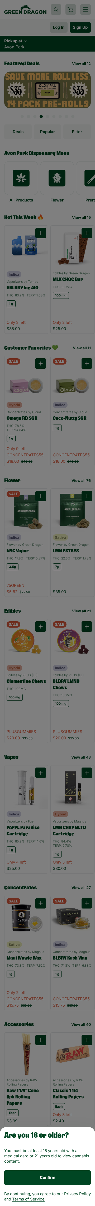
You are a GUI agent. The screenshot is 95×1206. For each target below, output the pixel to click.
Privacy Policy (77, 1193)
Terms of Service (28, 1199)
